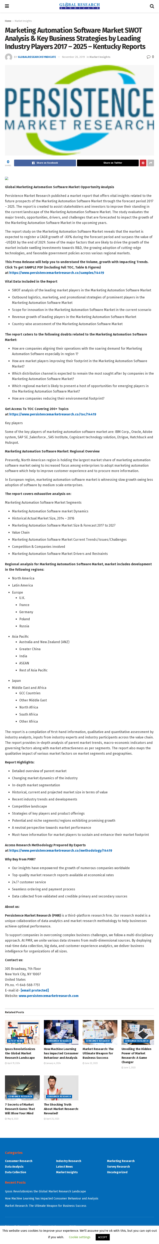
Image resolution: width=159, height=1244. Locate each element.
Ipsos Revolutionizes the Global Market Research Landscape (20, 1053)
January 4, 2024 (53, 1063)
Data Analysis (14, 1166)
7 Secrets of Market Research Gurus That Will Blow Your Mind (20, 1109)
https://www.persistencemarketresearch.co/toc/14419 (52, 414)
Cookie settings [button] (79, 1237)
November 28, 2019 (73, 56)
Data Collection (15, 1172)
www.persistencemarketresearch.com (48, 996)
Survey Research (118, 1166)
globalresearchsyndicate (37, 56)
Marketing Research (121, 1161)
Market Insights (23, 21)
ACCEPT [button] (102, 1237)
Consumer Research (59, 1041)
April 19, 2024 (13, 1063)
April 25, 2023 (52, 1119)
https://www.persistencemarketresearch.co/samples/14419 (56, 273)
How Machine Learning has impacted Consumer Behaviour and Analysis (61, 1053)
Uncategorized (117, 1172)
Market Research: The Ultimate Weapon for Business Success (98, 1053)
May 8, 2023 (12, 1119)
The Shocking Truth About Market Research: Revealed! (61, 1109)
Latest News (15, 1041)
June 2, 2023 (129, 1067)
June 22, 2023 (91, 1063)
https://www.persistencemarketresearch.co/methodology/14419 (60, 851)
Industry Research (68, 1161)
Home (8, 21)
